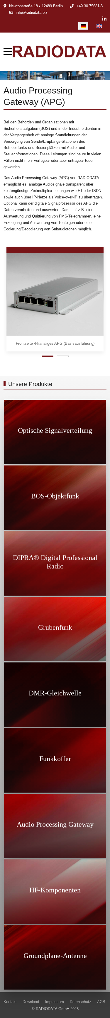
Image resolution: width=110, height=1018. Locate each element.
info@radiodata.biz (32, 12)
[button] (55, 294)
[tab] (47, 356)
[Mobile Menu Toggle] (8, 51)
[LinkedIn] (104, 18)
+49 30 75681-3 (89, 6)
